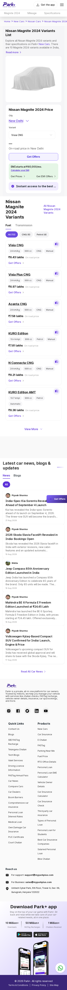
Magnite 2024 (12, 13)
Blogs (11, 734)
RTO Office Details (47, 761)
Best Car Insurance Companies (47, 841)
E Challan (42, 740)
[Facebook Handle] (18, 711)
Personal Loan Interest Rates (15, 814)
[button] (33, 507)
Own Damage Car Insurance (17, 829)
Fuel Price (43, 756)
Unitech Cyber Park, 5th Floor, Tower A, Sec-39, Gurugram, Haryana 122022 (35, 890)
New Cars (19, 21)
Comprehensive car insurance (18, 805)
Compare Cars (15, 786)
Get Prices (16, 176)
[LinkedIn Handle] (36, 711)
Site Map (54, 985)
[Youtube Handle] (46, 711)
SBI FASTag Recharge (14, 742)
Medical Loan (15, 822)
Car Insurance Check (45, 803)
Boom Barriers (15, 797)
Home (7, 21)
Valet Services (15, 760)
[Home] (9, 4)
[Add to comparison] (56, 244)
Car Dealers (14, 792)
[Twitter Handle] (27, 711)
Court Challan (15, 842)
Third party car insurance (45, 813)
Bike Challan (44, 859)
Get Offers (33, 156)
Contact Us (13, 729)
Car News (13, 781)
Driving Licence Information (16, 768)
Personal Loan (45, 767)
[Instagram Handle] (8, 711)
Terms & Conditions (18, 985)
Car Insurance (45, 734)
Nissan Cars (34, 21)
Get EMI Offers (44, 176)
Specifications (52, 13)
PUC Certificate (16, 837)
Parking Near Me (46, 751)
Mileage (32, 13)
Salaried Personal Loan (47, 851)
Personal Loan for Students (47, 832)
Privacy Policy (39, 985)
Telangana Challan (17, 749)
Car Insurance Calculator (45, 794)
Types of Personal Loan (47, 822)
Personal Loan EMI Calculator (47, 774)
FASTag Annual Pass (18, 775)
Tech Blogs (13, 755)
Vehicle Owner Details (45, 784)
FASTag (41, 745)
